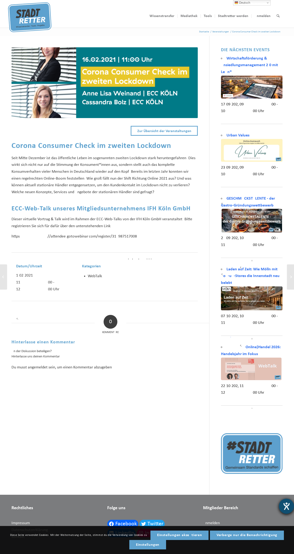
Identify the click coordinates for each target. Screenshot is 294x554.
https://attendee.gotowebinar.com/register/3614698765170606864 (75, 236)
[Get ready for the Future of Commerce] (290, 277)
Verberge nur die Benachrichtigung (247, 535)
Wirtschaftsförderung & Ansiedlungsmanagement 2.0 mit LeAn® (249, 65)
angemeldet (38, 367)
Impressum (20, 523)
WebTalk (95, 276)
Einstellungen (147, 545)
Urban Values (237, 135)
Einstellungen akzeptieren (179, 535)
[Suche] (278, 16)
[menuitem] (162, 16)
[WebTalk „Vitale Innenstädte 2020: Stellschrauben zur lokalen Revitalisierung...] (3, 277)
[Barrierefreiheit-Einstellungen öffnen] (286, 506)
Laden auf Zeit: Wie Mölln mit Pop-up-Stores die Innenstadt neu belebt (250, 276)
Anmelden (211, 523)
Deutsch (244, 2)
